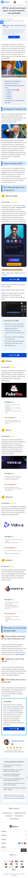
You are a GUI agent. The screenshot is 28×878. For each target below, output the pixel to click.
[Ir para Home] (5, 2)
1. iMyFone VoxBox (11, 90)
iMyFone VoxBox (21, 207)
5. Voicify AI (9, 98)
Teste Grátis (13, 37)
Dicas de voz (10, 19)
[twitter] (22, 843)
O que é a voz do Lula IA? (11, 83)
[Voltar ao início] (25, 865)
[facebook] (19, 843)
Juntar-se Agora (24, 850)
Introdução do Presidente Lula (13, 81)
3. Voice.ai (8, 94)
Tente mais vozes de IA (14, 264)
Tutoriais (3, 835)
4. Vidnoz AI (9, 96)
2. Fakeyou (9, 92)
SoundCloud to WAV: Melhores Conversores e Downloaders (12, 775)
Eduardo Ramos (7, 21)
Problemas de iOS (7, 813)
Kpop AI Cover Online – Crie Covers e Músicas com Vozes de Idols (13, 770)
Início (4, 19)
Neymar (7, 328)
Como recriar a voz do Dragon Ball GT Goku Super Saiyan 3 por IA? (14, 779)
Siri (14, 328)
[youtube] (25, 843)
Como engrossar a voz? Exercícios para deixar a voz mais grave (14, 784)
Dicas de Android (14, 818)
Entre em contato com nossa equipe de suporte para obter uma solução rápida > (14, 798)
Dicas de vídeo (18, 816)
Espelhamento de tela (20, 813)
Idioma (14, 855)
